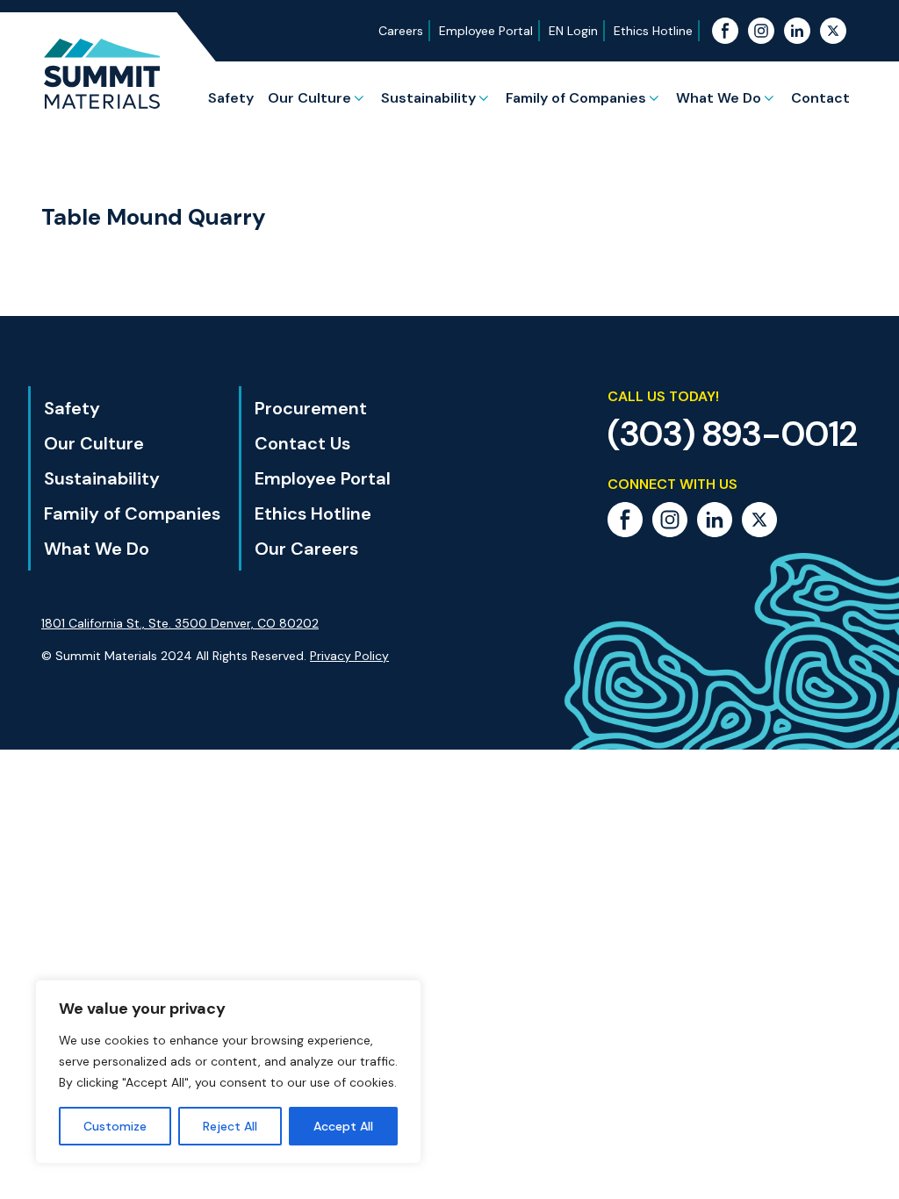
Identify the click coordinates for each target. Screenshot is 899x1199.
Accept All (343, 1126)
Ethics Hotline (653, 31)
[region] (228, 1072)
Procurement (311, 408)
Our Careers (306, 548)
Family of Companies (576, 98)
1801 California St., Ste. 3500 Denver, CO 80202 (180, 623)
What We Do (718, 98)
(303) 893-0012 (733, 433)
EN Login (573, 31)
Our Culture (309, 98)
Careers (400, 31)
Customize (115, 1126)
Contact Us (302, 443)
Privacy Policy (349, 656)
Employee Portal (486, 31)
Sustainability (428, 98)
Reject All (230, 1126)
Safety (231, 98)
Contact (820, 98)
